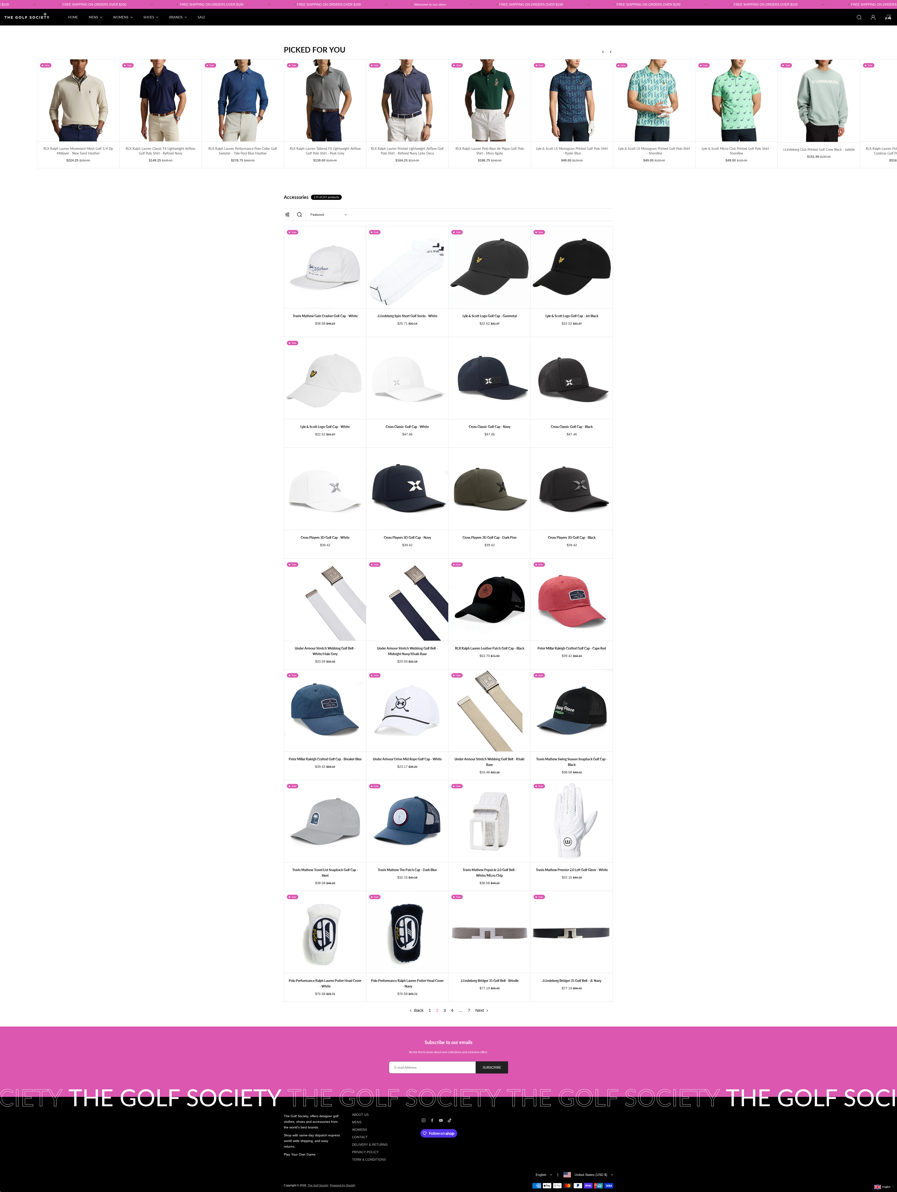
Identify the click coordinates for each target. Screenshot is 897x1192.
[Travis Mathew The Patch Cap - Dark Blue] (407, 821)
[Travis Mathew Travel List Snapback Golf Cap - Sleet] (325, 821)
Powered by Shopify (342, 1185)
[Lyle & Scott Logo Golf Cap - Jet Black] (572, 267)
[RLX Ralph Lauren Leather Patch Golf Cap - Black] (489, 600)
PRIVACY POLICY (365, 1152)
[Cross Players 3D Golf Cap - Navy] (407, 489)
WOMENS (359, 1129)
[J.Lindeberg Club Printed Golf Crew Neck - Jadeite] (736, 101)
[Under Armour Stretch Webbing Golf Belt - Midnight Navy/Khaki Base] (407, 600)
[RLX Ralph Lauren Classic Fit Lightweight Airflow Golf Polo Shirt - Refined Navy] (78, 100)
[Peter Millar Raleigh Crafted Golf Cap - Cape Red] (572, 600)
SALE (201, 17)
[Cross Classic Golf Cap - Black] (572, 378)
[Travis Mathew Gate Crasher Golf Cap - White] (325, 267)
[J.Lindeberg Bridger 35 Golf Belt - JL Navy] (572, 932)
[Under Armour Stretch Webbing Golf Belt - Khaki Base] (489, 710)
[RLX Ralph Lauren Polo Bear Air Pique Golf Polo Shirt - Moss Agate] (407, 100)
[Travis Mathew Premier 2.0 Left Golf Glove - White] (572, 821)
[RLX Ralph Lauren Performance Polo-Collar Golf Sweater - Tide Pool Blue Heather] (161, 100)
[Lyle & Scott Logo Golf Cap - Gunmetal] (489, 267)
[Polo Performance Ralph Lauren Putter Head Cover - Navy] (407, 932)
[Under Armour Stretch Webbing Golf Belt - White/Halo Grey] (325, 600)
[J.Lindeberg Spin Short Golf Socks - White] (407, 267)
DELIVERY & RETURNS (370, 1144)
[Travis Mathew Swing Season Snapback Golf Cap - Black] (572, 710)
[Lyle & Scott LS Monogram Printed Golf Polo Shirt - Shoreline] (572, 100)
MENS (356, 1122)
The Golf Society (318, 1185)
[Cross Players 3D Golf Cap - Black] (572, 489)
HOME (73, 17)
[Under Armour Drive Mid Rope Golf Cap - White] (407, 710)
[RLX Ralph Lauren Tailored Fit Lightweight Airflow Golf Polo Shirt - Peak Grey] (243, 100)
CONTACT (360, 1137)
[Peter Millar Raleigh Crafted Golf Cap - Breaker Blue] (325, 710)
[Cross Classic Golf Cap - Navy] (489, 378)
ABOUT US (360, 1115)
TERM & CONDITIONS (369, 1159)
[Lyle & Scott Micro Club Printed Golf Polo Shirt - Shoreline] (654, 100)
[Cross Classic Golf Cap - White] (407, 378)
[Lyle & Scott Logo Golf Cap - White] (325, 378)
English (541, 1175)
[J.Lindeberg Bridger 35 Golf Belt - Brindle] (489, 932)
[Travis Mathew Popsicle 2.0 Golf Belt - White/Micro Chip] (489, 821)
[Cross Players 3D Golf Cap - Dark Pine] (489, 489)
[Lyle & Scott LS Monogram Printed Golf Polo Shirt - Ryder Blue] (490, 100)
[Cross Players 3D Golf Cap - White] (325, 489)
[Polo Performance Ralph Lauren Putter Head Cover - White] (325, 932)
